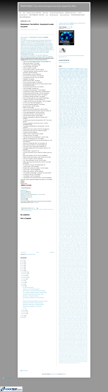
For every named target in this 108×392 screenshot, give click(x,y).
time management (84, 125)
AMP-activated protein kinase (82, 128)
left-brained (84, 283)
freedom (62, 262)
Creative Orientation (77, 144)
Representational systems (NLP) (81, 187)
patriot (86, 309)
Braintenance (36, 209)
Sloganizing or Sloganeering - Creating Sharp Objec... (33, 304)
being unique (79, 222)
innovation (72, 276)
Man (70, 171)
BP (74, 133)
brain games (69, 81)
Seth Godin (70, 191)
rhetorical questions (83, 123)
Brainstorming (66, 101)
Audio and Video (70, 133)
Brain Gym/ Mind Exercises (65, 15)
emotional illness (85, 251)
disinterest (85, 249)
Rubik (76, 188)
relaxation (82, 325)
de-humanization (78, 246)
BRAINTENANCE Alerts (63, 80)
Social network (79, 192)
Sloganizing (66, 192)
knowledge (75, 96)
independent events (76, 275)
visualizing (60, 360)
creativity (68, 72)
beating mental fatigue (76, 220)
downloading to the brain (67, 250)
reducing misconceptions (67, 325)
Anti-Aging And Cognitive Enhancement (57, 12)
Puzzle (67, 104)
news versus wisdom (74, 304)
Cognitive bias (72, 139)
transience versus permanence (73, 355)
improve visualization (78, 272)
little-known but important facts (67, 286)
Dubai (60, 150)
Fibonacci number (84, 154)
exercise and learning (66, 255)
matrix (73, 291)
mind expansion (69, 97)
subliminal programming (79, 344)
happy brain (77, 267)
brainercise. (78, 225)
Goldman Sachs (82, 157)
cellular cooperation (81, 229)
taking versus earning (65, 346)
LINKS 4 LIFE (69, 103)
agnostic (60, 213)
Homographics (74, 160)
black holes (83, 223)
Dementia (69, 146)
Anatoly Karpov (75, 130)
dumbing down (75, 250)
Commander (75, 140)
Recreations (71, 104)
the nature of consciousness (69, 350)
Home (20, 12)
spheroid (67, 341)
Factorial (69, 154)
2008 (23, 317)
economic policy (81, 250)
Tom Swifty (67, 203)
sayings (71, 330)
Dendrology (74, 146)
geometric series (70, 265)
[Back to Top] (11, 389)
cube (81, 245)
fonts (76, 260)
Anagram (67, 99)
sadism (65, 330)
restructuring (71, 328)
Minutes (60, 175)
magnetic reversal (84, 287)
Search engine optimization (81, 83)
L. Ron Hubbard (77, 167)
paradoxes (74, 97)
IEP (63, 103)
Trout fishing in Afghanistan (79, 203)
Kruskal (68, 167)
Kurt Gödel (72, 167)
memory (65, 86)
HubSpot (79, 160)
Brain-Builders (82, 135)
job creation (71, 281)
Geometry (67, 88)
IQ (72, 72)
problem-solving (67, 76)
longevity (80, 118)
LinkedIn (78, 88)
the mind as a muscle (72, 349)
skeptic (72, 338)
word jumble (61, 361)
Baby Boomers (79, 133)
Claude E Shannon (66, 139)
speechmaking (62, 340)
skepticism (75, 338)
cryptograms (78, 245)
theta (60, 354)
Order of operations (64, 180)
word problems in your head (82, 361)
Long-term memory (70, 170)
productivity (81, 315)
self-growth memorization (81, 333)
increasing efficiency (69, 275)
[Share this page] (24, 370)
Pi (81, 80)
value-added (82, 357)
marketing (72, 288)
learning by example (74, 282)
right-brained (67, 329)
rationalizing (68, 323)
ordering (69, 307)
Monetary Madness (73, 175)
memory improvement (63, 97)
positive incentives (84, 313)
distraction (60, 250)
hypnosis (74, 271)
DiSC (86, 146)
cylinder (68, 246)
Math (75, 76)
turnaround (63, 356)
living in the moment (76, 286)
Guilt (72, 159)
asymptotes (79, 219)
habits (69, 267)
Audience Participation (63, 133)
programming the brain (66, 317)
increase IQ (61, 82)
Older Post (52, 252)
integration (60, 277)
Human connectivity (76, 161)
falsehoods (63, 260)
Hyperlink (67, 162)
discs (82, 249)
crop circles (73, 245)
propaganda (85, 317)
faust (66, 260)
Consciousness (71, 73)
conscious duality (84, 239)
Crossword (64, 102)
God (65, 83)
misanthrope (65, 299)
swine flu (75, 345)
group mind (61, 267)
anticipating (76, 214)
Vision (78, 207)
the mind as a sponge (80, 349)
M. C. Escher (85, 170)
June (24, 282)
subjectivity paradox (71, 344)
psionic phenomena (62, 319)
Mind (84, 73)
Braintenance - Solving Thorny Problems (31, 295)
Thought (78, 76)
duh (72, 250)
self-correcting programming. (66, 333)
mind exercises (71, 86)
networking (80, 302)
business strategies (73, 228)
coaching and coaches (80, 233)
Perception (83, 77)
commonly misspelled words (82, 235)
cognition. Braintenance (63, 113)
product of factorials (75, 315)
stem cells (85, 341)
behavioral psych (62, 222)
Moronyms (72, 83)
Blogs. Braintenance (83, 99)
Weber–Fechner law (67, 209)
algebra (72, 109)
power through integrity (83, 314)
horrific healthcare (81, 270)
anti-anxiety (72, 214)
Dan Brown (77, 102)
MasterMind (75, 103)
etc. (63, 254)
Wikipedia (73, 108)
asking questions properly (71, 218)
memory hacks (78, 293)
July (24, 280)
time (70, 98)
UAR (67, 204)
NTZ (86, 175)
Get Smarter (69, 157)
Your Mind (64, 109)
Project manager (82, 183)
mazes (76, 291)
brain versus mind (62, 225)
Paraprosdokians (67, 181)
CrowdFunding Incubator (70, 102)
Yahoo (84, 108)
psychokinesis (75, 319)
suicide (60, 345)
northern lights (80, 304)
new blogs (68, 304)
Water (80, 208)
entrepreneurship (84, 115)
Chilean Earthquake (77, 138)
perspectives (67, 312)
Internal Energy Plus (72, 165)
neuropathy (64, 304)
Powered (65, 183)
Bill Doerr (73, 134)
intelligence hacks (81, 277)
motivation (77, 119)
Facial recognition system (63, 154)
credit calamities (61, 245)
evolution (75, 254)
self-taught (81, 334)
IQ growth (85, 162)
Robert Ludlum (67, 188)
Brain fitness (61, 101)
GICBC (34, 202)
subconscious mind (64, 344)
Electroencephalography (63, 151)
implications (70, 272)
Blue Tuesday (68, 135)
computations (85, 236)
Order (60, 180)
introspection (76, 118)
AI (65, 99)
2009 (23, 315)
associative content (79, 218)
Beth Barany (63, 134)
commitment (73, 235)
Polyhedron (85, 182)
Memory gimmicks (69, 172)
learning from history (63, 283)
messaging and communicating (68, 297)
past (84, 309)
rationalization (63, 323)
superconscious (64, 345)
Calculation (69, 138)
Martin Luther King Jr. (83, 171)
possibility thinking (76, 314)
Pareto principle (73, 181)
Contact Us (80, 12)
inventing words (70, 280)
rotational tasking (82, 329)
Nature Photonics (69, 176)
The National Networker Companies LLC (71, 91)
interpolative (61, 280)
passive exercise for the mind (78, 309)
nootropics (65, 120)
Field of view (61, 155)
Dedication (77, 145)
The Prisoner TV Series (67, 201)
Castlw (72, 138)
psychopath (80, 319)
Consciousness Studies (83, 141)
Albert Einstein (84, 129)
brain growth (80, 224)
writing (73, 362)
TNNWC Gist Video (81, 196)
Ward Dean (68, 208)
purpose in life (70, 320)
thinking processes (64, 354)
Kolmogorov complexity (63, 167)
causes (77, 229)
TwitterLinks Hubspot (62, 204)
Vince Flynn (69, 207)
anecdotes (60, 214)
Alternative (66, 130)
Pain (77, 180)
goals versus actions (64, 266)
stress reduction (66, 98)
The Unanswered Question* (28, 287)
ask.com (64, 218)
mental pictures (72, 296)
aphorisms (63, 217)
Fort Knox (80, 155)
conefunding (71, 238)
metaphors (61, 119)
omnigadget (70, 120)
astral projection (74, 219)
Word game (82, 209)
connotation (61, 114)
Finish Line (85, 102)
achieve (60, 212)
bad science (69, 220)
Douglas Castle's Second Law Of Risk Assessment (70, 149)
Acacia (74, 129)
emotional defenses (77, 251)
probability (80, 78)
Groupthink (69, 159)
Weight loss (73, 209)
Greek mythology (64, 159)
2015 (23, 262)
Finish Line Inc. (66, 155)
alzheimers (69, 213)
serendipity (85, 335)
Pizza (65, 104)
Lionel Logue (64, 170)
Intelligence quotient (65, 165)
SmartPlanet (74, 192)
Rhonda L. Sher (61, 188)
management (85, 118)
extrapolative (61, 259)
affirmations (85, 212)
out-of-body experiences (74, 308)
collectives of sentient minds (82, 234)
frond (68, 262)
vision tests (73, 359)
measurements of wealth (82, 291)
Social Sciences (76, 72)
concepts (60, 238)
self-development (74, 333)
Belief (83, 133)
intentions (85, 277)
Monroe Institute (79, 175)
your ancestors (76, 362)
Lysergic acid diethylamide (78, 170)
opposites (60, 307)
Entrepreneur (82, 151)
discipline (79, 249)
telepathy (85, 346)
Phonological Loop (74, 182)
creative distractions (76, 244)
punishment (66, 320)
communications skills (83, 93)
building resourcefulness (63, 228)
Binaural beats (78, 134)
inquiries (75, 276)
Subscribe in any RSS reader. (65, 23)
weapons (64, 360)
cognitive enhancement (67, 71)
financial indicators (72, 260)
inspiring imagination (66, 96)
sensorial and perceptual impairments (70, 335)
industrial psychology (62, 276)
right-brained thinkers (74, 329)
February (25, 311)
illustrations (85, 271)
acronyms (68, 212)
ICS (62, 103)
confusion (60, 239)
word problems (74, 361)
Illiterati (65, 103)
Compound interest (62, 141)
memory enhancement (72, 293)
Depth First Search (82, 146)
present (65, 122)
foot (84, 260)
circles (64, 93)
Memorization (79, 103)
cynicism (73, 246)
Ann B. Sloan (80, 130)
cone (68, 238)
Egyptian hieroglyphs (83, 150)
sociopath (60, 339)
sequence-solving (80, 335)
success (78, 82)
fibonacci (68, 117)
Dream (86, 149)
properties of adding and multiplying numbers (79, 122)
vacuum (78, 357)
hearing (86, 267)
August (24, 279)
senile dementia (73, 124)
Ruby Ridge (80, 188)
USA (69, 204)
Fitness (70, 155)
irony (52, 209)
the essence (61, 349)
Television (66, 198)
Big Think (70, 134)
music (83, 301)
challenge (81, 112)
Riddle (79, 104)
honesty (76, 270)
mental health (66, 82)
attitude (86, 219)
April (24, 285)
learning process (84, 96)
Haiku (60, 103)
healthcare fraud (82, 267)
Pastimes (78, 181)
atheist (83, 219)
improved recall (84, 272)
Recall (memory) (64, 186)
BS (75, 133)
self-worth (85, 334)
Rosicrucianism (72, 188)
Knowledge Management (83, 166)
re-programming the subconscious (72, 123)
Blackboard (85, 134)
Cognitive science (84, 139)
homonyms (49, 209)
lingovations (76, 71)
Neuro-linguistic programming (77, 176)
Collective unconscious (69, 140)
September (25, 277)
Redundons (73, 186)
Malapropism (67, 171)
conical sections (70, 239)
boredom (70, 224)
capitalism (85, 228)
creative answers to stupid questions (65, 244)
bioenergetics (79, 223)
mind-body (70, 298)
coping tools (76, 241)
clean (65, 233)
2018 (23, 260)
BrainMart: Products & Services (70, 12)
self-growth (65, 73)
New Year (72, 177)
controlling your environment (75, 240)
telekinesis (82, 346)
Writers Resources (79, 108)
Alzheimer (70, 130)
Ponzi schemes (61, 183)
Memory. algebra (76, 172)
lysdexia (74, 287)
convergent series (62, 241)
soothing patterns (80, 339)
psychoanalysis (69, 319)
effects (64, 251)
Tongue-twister (71, 203)
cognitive (85, 233)
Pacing (75, 180)
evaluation (71, 254)
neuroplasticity (77, 86)
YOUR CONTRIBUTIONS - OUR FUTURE (36, 15)
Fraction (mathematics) (62, 156)
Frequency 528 (69, 156)
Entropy (86, 151)
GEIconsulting (64, 157)
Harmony (79, 159)
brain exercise (75, 224)
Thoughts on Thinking (72, 202)
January (24, 313)
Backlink (76, 99)
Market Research (75, 171)
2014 (23, 263)
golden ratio (71, 266)
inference (65, 118)
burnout (68, 228)
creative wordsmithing (43, 209)
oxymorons (74, 120)
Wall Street (64, 208)
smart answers (85, 338)
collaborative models (74, 234)
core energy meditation (83, 241)
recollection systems (78, 324)
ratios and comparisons (74, 323)
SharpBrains (75, 191)
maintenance (61, 288)
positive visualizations (68, 314)
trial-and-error (73, 98)
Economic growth (73, 150)
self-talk (77, 334)
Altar (63, 130)
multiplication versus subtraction (73, 301)
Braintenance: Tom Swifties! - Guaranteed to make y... (33, 302)
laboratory (60, 282)
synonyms (83, 345)
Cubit (82, 144)
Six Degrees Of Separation (82, 191)
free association (83, 261)
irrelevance (75, 280)
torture (83, 354)
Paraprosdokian (61, 181)
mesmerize (60, 297)
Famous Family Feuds (77, 154)
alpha (83, 109)
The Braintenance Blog (77, 70)
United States (68, 108)
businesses (79, 228)
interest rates (61, 278)
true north (84, 355)
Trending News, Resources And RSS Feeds (34, 12)
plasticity (82, 97)
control (63, 240)
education (82, 76)
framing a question (76, 261)
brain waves (67, 225)
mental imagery (61, 296)
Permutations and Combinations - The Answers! (32, 306)
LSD (83, 167)
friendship (65, 262)
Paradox (86, 180)
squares (78, 341)
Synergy (74, 196)
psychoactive (61, 123)
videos (61, 359)
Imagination (75, 88)
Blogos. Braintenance (76, 75)
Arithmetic (85, 78)
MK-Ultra (60, 171)
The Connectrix (71, 198)
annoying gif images (66, 214)
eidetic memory (68, 251)
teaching (65, 125)
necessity (70, 302)
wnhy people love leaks (70, 360)
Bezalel (67, 134)
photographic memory (74, 312)
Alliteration (60, 130)
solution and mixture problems (71, 339)
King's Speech (76, 166)
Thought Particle (65, 202)
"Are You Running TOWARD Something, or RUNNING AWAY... (35, 292)
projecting (81, 317)
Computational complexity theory (72, 141)
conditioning (64, 238)
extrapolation (64, 117)
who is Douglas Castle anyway (65, 77)
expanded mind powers (74, 256)
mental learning (67, 296)
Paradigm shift (81, 180)
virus (64, 359)
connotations (75, 239)
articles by (61, 218)
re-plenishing (64, 324)
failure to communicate (76, 259)
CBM (66, 138)
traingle (86, 354)
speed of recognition (69, 340)
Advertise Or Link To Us (23, 15)
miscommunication (70, 299)
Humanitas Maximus (83, 161)
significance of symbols (63, 338)
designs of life (70, 249)
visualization (71, 87)
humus (71, 271)
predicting (60, 315)
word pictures (65, 361)
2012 (23, 267)
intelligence (82, 72)
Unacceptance (72, 204)
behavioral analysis (84, 220)
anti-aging (65, 92)
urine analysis (73, 357)
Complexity (85, 140)
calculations (65, 112)
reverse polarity (76, 328)
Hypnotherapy (71, 162)
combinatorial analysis (72, 113)
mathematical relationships (67, 291)
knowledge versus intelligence (78, 281)
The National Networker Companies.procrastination (74, 199)
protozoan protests (81, 318)
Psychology (61, 76)
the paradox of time (82, 351)
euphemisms (67, 254)
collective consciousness (73, 93)
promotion (68, 122)
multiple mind (64, 301)
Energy (68, 151)
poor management (77, 313)
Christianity (83, 138)
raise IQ (74, 82)
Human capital (70, 161)
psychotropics (61, 320)
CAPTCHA (63, 138)
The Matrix (62, 199)
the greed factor (66, 349)
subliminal (82, 124)
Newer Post (23, 252)
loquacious (63, 287)
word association (78, 360)
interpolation (85, 278)
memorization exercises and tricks (81, 292)
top (80, 354)
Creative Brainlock (70, 144)
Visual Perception (82, 207)
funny (80, 262)
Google (78, 77)
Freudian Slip (74, 156)
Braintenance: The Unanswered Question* (31, 289)
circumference (61, 233)
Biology (82, 134)
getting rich (75, 265)
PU (73, 180)
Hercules (60, 160)
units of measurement (67, 357)
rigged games (61, 329)
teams (75, 346)
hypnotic (78, 271)
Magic (63, 171)
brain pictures (85, 224)
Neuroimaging (61, 177)
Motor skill (84, 175)
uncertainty (74, 356)
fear (67, 260)
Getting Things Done (75, 157)
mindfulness (73, 119)
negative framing (75, 302)
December (25, 272)
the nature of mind (77, 350)
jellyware (66, 281)
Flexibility (72, 155)
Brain (71, 72)
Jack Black (85, 165)
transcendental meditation (63, 355)
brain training (78, 81)
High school (70, 160)
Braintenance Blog (83, 71)
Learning (85, 75)
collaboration (68, 234)
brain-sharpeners (73, 225)
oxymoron (71, 82)
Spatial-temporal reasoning (78, 193)
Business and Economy (73, 101)
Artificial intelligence (80, 87)
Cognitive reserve (78, 139)
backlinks (60, 220)
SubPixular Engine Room (54, 15)
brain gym (74, 81)
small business (79, 338)
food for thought (80, 260)
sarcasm (67, 330)
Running (83, 188)
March (24, 310)
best (83, 222)
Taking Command (78, 197)
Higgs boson (64, 160)
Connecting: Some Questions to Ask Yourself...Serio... (33, 294)
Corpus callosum (81, 143)
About (24, 12)
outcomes (81, 308)
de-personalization (84, 246)
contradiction (65, 114)
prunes (86, 318)
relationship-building (76, 325)
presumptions (68, 315)
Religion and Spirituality (63, 187)
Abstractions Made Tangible (68, 129)
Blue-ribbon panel (74, 135)
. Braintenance (74, 128)
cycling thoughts (64, 246)
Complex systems (80, 140)
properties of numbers (62, 318)
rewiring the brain (82, 328)
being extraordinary (73, 222)
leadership (79, 96)
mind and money (80, 297)
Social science (84, 192)
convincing (67, 241)
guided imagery (65, 267)
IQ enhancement (81, 162)
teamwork (78, 346)
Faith (72, 154)
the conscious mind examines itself (74, 125)
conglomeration (65, 239)
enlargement (73, 115)
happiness (72, 267)
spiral (70, 341)
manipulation (66, 288)
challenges (85, 112)
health (86, 76)
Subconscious (84, 80)
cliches (67, 93)
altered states (64, 213)
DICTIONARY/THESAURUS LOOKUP (78, 15)
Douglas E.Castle (62, 72)
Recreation (69, 186)
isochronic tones (62, 281)
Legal (47, 15)
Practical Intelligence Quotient (72, 183)
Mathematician (61, 172)
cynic (71, 246)
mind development (66, 119)
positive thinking (61, 314)
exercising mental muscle (75, 255)
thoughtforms (71, 354)
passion (71, 309)
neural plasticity (65, 303)
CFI (82, 75)
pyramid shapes (82, 320)
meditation (76, 73)
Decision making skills (71, 145)
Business (74, 77)
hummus (68, 271)
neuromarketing (81, 303)
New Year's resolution (78, 177)
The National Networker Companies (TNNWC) (71, 107)
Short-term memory (83, 104)
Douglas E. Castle (73, 68)
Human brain (65, 161)
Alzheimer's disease (83, 82)
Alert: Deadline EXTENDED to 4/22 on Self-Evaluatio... (33, 297)
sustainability (61, 125)
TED (77, 196)
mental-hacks (77, 296)
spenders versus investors (77, 340)
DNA (84, 144)
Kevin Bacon (71, 166)
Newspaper (85, 177)
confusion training (84, 113)
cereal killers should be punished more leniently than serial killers (74, 230)
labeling (86, 281)
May (24, 284)
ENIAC (67, 150)
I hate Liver (76, 162)
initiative (71, 118)
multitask (80, 301)
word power (70, 361)
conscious (79, 239)
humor (76, 78)
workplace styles (69, 362)
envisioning (61, 254)
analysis (72, 213)
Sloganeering (61, 192)
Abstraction (61, 129)
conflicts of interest (84, 238)
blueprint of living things (65, 224)
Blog (79, 99)
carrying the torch (62, 229)
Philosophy (79, 80)
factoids (67, 259)
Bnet (79, 135)
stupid (60, 344)
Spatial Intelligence (69, 193)
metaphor (75, 297)
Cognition (81, 73)
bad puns (64, 220)
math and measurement (79, 288)
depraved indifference (63, 249)
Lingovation (75, 80)
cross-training (80, 114)
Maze (65, 172)
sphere (64, 341)
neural (84, 302)
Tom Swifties (25, 210)
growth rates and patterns (78, 117)
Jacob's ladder (61, 166)
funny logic (83, 262)
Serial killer (66, 191)
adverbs (77, 212)
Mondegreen (67, 175)
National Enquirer (62, 176)
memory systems (85, 293)
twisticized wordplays (68, 356)
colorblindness (68, 235)
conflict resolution (77, 238)
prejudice (64, 315)
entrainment (65, 78)
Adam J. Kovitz (79, 129)
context (60, 240)
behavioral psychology (63, 81)
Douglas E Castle (83, 68)
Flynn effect (77, 155)
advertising (81, 212)
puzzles (72, 76)
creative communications (73, 114)
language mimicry (65, 282)
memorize (60, 293)
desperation (75, 249)
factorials (70, 259)
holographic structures (66, 270)
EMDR (63, 150)
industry (68, 276)
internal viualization (67, 278)
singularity (68, 338)
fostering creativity (65, 261)
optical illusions (65, 307)
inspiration (60, 96)
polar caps (71, 313)
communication (61, 236)
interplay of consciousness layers (77, 278)
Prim (78, 183)
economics (85, 114)
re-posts (68, 324)
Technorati (62, 198)
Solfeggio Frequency (62, 193)
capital (83, 228)
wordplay (30, 210)
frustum (71, 262)
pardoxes (67, 309)
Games (71, 80)
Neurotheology (66, 177)
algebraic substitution (77, 109)
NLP (86, 88)
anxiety (60, 217)
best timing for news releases (71, 223)
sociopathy (64, 339)
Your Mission (68, 109)
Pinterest (79, 182)
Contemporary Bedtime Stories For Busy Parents (68, 143)
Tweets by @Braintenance (64, 62)
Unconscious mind (79, 204)
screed (86, 330)
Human (70, 88)
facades (64, 259)
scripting (60, 124)
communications (67, 236)
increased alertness (62, 275)
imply (73, 272)
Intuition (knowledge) (80, 165)
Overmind (70, 180)
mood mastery (85, 299)
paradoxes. (64, 309)
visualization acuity (84, 359)
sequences (79, 124)
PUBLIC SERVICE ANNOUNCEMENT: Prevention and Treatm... (35, 301)
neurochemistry (71, 303)
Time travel (78, 202)
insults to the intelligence (82, 276)
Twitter (84, 91)
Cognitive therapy (62, 140)
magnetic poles (78, 287)
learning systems (79, 283)
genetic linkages (61, 265)
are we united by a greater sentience (72, 217)
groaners (85, 266)
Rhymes (75, 104)
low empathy (68, 287)
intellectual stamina (66, 277)
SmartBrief (70, 192)
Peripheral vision (61, 182)
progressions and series (74, 317)
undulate (77, 356)
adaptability (73, 212)
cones (79, 113)
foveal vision (71, 261)
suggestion (85, 344)
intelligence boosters (73, 277)
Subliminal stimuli (70, 196)
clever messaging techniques (71, 233)
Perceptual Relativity (83, 181)
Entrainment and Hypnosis (74, 151)
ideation (81, 271)
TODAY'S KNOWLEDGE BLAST (25, 17)
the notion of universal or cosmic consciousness (70, 351)
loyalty (71, 287)
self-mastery (66, 87)
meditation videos (68, 292)
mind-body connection (76, 298)
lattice (70, 282)
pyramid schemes (76, 320)
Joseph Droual (66, 166)
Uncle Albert (63, 108)
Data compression (65, 145)
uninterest (81, 356)
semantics (60, 335)
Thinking (80, 91)
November (25, 273)
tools (79, 354)
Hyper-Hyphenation (62, 162)
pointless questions (65, 313)
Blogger (64, 374)
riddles (86, 328)
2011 (23, 268)
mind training (66, 298)
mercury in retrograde (83, 296)
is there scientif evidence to (82, 280)
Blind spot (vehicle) (62, 135)
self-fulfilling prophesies (66, 124)
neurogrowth (76, 303)
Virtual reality (74, 207)
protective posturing (74, 318)
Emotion (81, 102)
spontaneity (74, 341)
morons (60, 301)
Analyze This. (72, 99)
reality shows (72, 324)
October (24, 275)
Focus (69, 80)
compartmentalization (74, 236)
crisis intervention (68, 245)
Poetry (82, 182)
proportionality (68, 318)
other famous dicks (66, 308)
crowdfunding (61, 86)
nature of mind (65, 302)
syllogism (79, 345)
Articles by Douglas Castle (28, 209)
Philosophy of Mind (68, 182)
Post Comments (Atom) (30, 254)
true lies (80, 355)
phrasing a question (81, 312)
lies (86, 283)
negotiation (82, 119)
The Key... (25, 308)
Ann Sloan (85, 130)
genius (66, 265)
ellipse (73, 251)
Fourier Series (85, 155)
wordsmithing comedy (62, 362)
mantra (69, 288)
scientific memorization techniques (79, 330)
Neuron (83, 103)
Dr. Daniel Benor (82, 149)
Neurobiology (85, 176)
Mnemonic (63, 175)
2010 (23, 270)
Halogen (75, 159)
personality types (80, 120)
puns (22, 210)
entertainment (78, 115)
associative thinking (66, 219)
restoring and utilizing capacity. (64, 328)
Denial (77, 146)
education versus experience (64, 115)
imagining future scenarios (63, 272)
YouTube (85, 209)
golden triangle (81, 266)
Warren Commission (74, 208)
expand (68, 256)
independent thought (83, 275)
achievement (64, 212)
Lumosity (68, 83)
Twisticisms (85, 203)
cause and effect (72, 229)
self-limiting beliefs (66, 334)
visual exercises (78, 359)
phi (83, 120)
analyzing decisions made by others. (80, 213)
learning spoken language (71, 283)
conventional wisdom (83, 240)
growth (71, 117)
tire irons (75, 354)
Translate (68, 28)
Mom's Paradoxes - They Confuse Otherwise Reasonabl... (34, 290)
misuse (75, 299)
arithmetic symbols (83, 217)
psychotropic (85, 319)
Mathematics (83, 88)
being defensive (67, 222)
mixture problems (79, 299)
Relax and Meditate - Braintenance (81, 186)
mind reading (61, 298)
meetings (72, 292)
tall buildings (72, 346)
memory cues (65, 293)
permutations (83, 86)
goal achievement (82, 265)
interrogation (65, 280)
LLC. (81, 167)
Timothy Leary (83, 202)
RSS (75, 83)
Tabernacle (73, 197)
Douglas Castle (61, 83)
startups (81, 341)
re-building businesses (82, 323)
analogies (85, 109)
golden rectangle (76, 266)
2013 (23, 265)
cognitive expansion (62, 234)
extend (60, 117)
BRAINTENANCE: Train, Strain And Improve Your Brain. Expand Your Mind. (48, 6)
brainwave (82, 225)
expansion (71, 78)
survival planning (71, 345)
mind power (85, 297)
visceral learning (68, 359)
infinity (68, 118)
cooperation (72, 241)
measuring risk (61, 292)
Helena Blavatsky (84, 159)
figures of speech (84, 81)
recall (79, 123)
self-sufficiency (73, 334)
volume (75, 87)
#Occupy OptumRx (68, 128)
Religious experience (71, 187)
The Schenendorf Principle (76, 201)
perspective (79, 97)
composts (80, 236)
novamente (85, 304)
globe (78, 265)
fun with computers (75, 262)
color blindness (62, 235)
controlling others (67, 240)
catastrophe (67, 229)
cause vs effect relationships (73, 112)
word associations (84, 360)
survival (86, 124)
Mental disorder (81, 172)
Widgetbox (77, 209)
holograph (60, 270)
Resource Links (45, 12)
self (85, 97)
